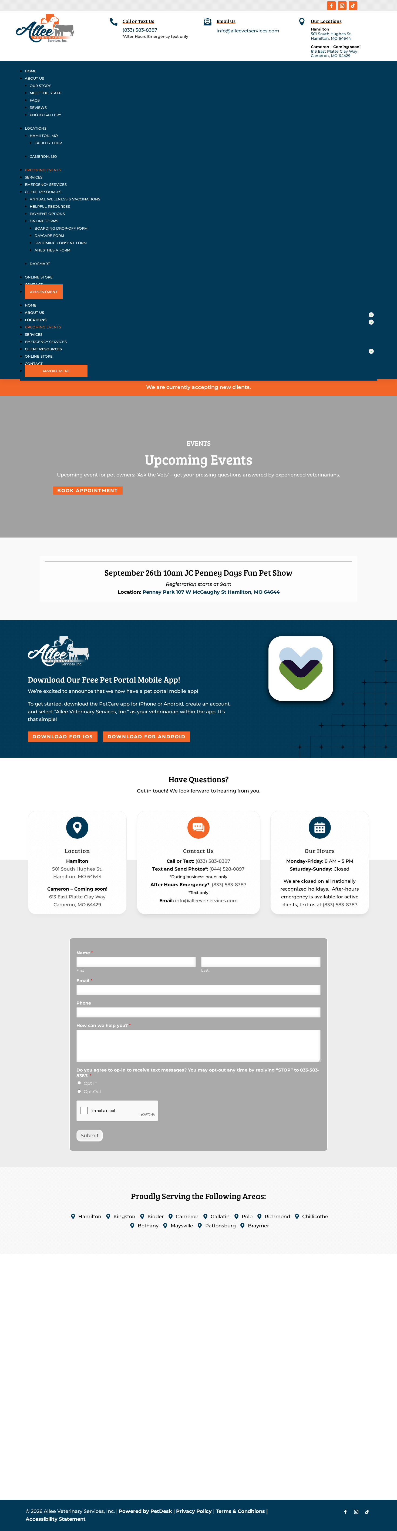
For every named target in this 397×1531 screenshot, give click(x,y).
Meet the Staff (45, 93)
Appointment (44, 292)
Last (204, 970)
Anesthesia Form (52, 250)
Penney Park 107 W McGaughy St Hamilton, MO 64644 (211, 592)
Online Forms (44, 221)
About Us (34, 78)
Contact (34, 363)
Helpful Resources (50, 206)
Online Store (39, 277)
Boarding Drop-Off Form (61, 228)
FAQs (35, 100)
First (80, 970)
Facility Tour (48, 143)
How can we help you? (103, 1025)
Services (33, 177)
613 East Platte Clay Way (334, 51)
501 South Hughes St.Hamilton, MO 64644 (331, 36)
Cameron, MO (43, 156)
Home (30, 71)
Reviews (38, 107)
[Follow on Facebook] (331, 5)
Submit (90, 1136)
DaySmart (40, 263)
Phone (83, 1003)
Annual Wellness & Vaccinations (65, 199)
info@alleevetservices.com (248, 30)
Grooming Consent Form (61, 243)
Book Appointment (87, 490)
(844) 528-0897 (226, 869)
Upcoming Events (43, 170)
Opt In (90, 1083)
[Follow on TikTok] (353, 5)
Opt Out (93, 1091)
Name (84, 952)
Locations (35, 128)
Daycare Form (49, 235)
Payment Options (47, 213)
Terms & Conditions (240, 1511)
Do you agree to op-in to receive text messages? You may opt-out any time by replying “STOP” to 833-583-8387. (197, 1072)
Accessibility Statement (56, 1519)
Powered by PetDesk (145, 1511)
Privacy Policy (194, 1511)
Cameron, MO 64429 (331, 55)
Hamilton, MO (44, 135)
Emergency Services (46, 184)
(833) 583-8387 (140, 30)
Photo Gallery (45, 115)
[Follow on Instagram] (342, 5)
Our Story (40, 85)
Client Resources (43, 192)
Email (84, 980)
